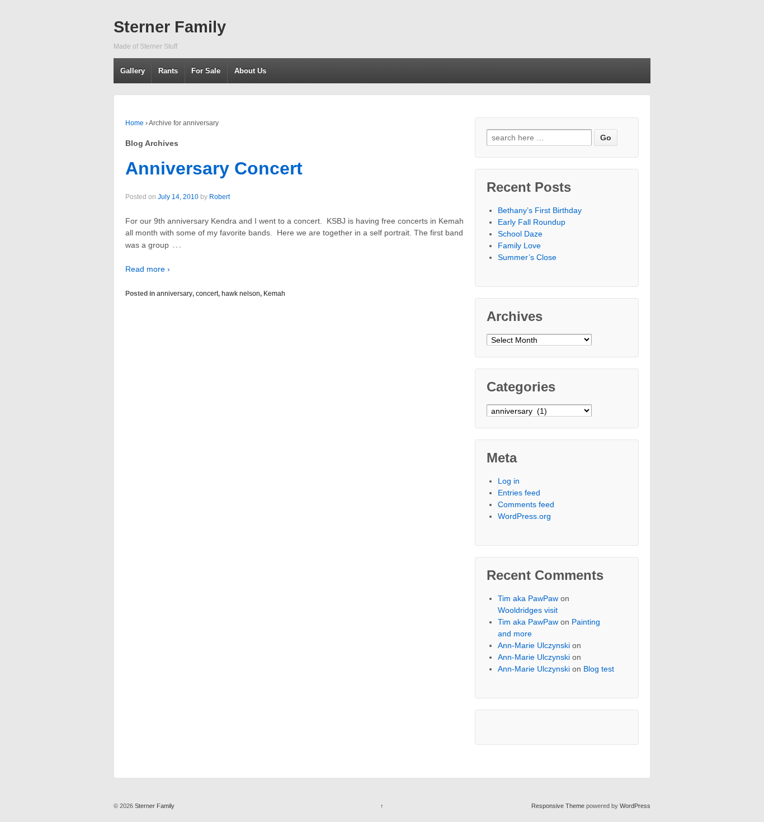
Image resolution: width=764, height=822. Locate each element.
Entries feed (519, 492)
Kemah (274, 293)
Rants (168, 71)
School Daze (520, 233)
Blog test (598, 668)
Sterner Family (170, 27)
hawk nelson (240, 293)
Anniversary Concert (214, 168)
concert (207, 293)
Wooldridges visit (528, 610)
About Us (250, 71)
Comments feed (526, 504)
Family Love (519, 245)
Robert (219, 197)
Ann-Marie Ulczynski (534, 645)
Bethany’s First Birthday (540, 210)
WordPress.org (524, 516)
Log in (509, 480)
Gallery (132, 71)
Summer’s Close (527, 257)
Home (134, 123)
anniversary (174, 293)
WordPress (635, 805)
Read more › (147, 268)
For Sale (205, 71)
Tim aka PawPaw (528, 598)
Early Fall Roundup (531, 222)
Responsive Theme (557, 805)
